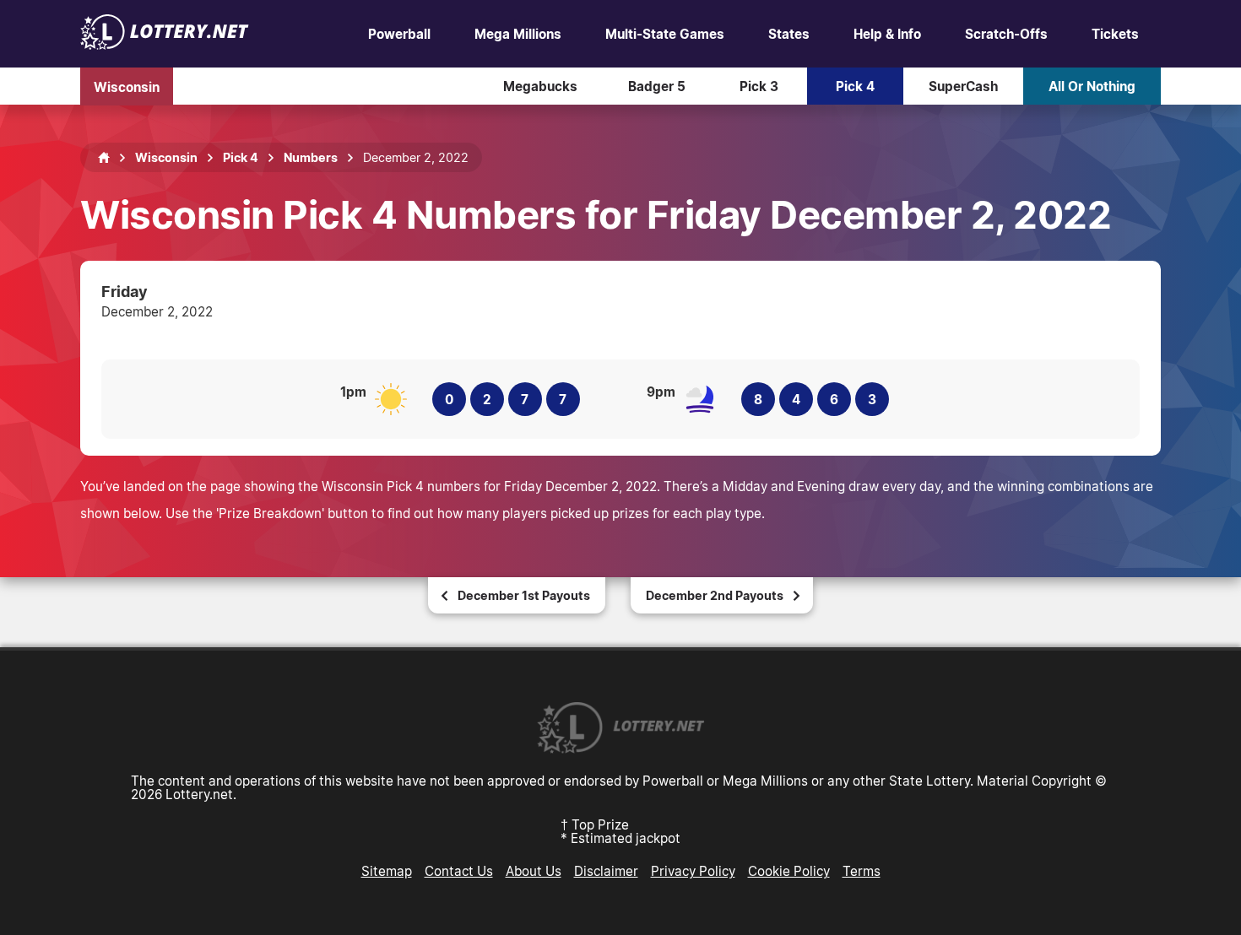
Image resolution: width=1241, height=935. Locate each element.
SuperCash (963, 86)
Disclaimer (606, 870)
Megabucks (540, 86)
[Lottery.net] (164, 44)
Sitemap (386, 870)
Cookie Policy (789, 870)
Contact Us (459, 870)
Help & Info (887, 33)
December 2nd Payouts (714, 595)
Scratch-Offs (1006, 33)
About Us (533, 870)
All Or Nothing (1092, 86)
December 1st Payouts (524, 595)
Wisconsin (127, 86)
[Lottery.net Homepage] (104, 158)
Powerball (399, 33)
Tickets (1115, 33)
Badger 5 (657, 86)
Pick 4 (855, 86)
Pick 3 (759, 86)
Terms (862, 870)
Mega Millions (517, 33)
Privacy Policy (693, 870)
